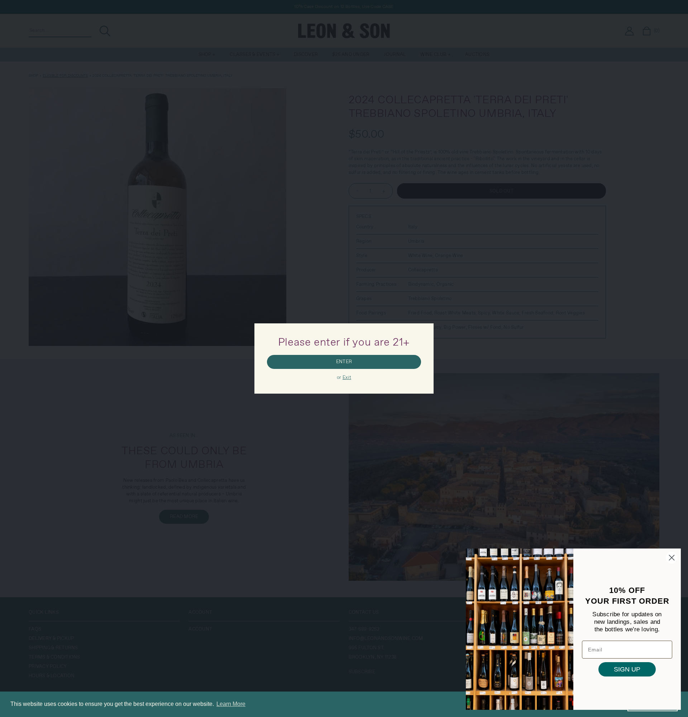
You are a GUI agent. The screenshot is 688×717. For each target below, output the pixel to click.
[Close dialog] (671, 557)
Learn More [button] (230, 704)
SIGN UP (627, 669)
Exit (347, 378)
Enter (344, 362)
